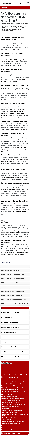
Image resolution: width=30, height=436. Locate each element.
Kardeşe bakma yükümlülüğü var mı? (11, 427)
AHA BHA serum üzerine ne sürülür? (10, 270)
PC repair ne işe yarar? (7, 408)
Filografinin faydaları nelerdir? (9, 417)
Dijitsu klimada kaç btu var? (8, 394)
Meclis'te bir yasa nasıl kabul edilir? (10, 412)
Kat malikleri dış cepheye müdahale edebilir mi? (13, 398)
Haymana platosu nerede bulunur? (10, 402)
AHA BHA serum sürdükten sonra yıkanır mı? (13, 278)
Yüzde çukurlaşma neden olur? (9, 396)
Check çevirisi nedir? (7, 425)
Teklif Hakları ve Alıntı (7, 370)
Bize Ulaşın (4, 372)
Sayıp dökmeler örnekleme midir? (10, 389)
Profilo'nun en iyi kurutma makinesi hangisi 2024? (13, 404)
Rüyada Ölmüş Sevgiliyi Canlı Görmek (11, 423)
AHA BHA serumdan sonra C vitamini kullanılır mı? (14, 304)
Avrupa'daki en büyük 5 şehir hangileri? (11, 383)
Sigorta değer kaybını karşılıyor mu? (11, 400)
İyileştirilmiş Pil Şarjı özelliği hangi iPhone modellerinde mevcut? (15, 415)
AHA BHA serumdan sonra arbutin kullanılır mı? (13, 299)
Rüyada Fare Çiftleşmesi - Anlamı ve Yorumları (13, 421)
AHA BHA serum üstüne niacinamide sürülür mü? (14, 274)
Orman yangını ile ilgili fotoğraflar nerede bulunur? (14, 381)
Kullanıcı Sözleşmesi (7, 368)
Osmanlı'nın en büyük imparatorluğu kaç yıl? (12, 387)
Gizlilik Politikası (5, 366)
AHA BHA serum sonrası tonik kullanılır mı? (12, 283)
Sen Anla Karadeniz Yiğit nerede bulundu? (12, 410)
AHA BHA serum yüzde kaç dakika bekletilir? (13, 291)
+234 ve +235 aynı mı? (7, 419)
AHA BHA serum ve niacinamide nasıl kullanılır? (13, 287)
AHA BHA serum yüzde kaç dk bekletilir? (11, 295)
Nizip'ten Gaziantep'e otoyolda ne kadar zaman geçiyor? (13, 392)
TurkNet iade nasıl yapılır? (8, 385)
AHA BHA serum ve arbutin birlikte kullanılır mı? (13, 266)
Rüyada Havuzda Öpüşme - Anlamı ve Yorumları (13, 429)
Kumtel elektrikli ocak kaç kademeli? (11, 406)
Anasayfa (3, 7)
